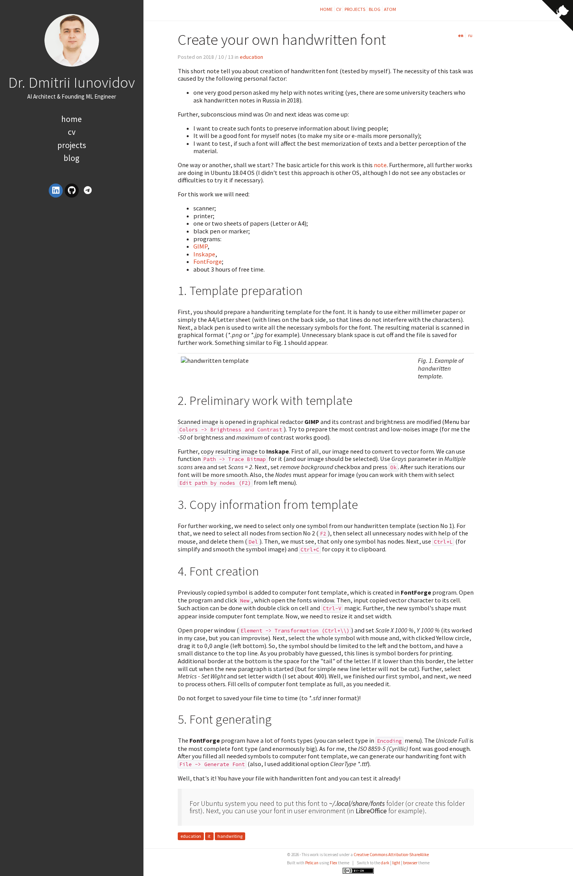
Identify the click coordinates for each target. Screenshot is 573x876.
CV (72, 132)
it (209, 836)
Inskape (204, 254)
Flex (333, 862)
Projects (71, 145)
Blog (72, 158)
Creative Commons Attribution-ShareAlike (391, 854)
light (396, 862)
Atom (390, 9)
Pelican (311, 862)
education (251, 56)
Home (71, 119)
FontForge (207, 261)
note (380, 165)
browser (410, 862)
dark (385, 862)
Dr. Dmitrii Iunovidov (71, 82)
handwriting (230, 836)
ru (470, 35)
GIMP (200, 246)
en (460, 35)
